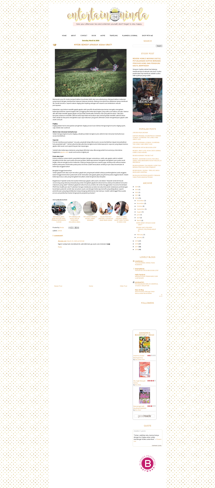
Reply (60, 247)
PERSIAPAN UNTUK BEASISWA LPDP (144, 147)
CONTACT (83, 35)
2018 (137, 244)
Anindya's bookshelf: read (144, 334)
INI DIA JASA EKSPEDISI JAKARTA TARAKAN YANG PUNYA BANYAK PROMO (146, 176)
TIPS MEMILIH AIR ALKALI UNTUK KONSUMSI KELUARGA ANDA (74, 219)
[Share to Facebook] (76, 228)
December (140, 201)
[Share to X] (74, 228)
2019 (137, 241)
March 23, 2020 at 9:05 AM (75, 241)
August (139, 212)
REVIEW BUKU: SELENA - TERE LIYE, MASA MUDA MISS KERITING (146, 171)
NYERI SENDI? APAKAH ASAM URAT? (145, 224)
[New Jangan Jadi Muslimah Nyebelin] (144, 403)
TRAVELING (114, 35)
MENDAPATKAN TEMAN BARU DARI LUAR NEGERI (146, 277)
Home (91, 286)
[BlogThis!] (72, 228)
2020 (137, 198)
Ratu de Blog (139, 290)
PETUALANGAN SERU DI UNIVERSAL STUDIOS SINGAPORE (146, 285)
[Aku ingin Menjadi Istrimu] (144, 377)
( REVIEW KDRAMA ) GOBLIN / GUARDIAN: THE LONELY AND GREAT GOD (146, 143)
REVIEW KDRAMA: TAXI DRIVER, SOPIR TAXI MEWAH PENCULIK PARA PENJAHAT (147, 166)
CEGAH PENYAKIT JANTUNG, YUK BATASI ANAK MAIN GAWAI (106, 218)
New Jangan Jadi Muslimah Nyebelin (139, 407)
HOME (64, 35)
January (139, 237)
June (138, 215)
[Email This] (69, 228)
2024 (137, 187)
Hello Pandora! (140, 275)
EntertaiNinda (108, 12)
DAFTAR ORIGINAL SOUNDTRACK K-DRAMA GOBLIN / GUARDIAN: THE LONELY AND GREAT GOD (147, 137)
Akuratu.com (62, 241)
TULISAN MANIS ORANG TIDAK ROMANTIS (145, 264)
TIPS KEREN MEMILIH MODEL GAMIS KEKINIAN (90, 218)
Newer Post (58, 286)
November (140, 203)
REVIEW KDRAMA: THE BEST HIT (143, 155)
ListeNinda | (139, 261)
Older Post (123, 286)
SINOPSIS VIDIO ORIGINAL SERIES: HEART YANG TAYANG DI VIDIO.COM (121, 219)
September (141, 209)
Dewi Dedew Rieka (140, 359)
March (139, 220)
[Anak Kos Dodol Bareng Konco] (144, 352)
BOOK (94, 35)
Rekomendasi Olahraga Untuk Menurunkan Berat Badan (144, 292)
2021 (137, 195)
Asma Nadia (138, 385)
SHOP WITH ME (147, 35)
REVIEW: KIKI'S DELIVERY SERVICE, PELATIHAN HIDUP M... (146, 229)
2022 (137, 192)
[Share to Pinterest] (78, 228)
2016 (137, 249)
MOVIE (102, 35)
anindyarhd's (139, 282)
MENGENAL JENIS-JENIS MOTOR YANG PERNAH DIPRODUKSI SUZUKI (59, 219)
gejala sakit (64, 152)
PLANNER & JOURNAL (130, 35)
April (138, 218)
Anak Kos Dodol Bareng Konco (138, 357)
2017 (137, 247)
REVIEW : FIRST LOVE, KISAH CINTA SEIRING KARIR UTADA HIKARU (147, 151)
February (140, 235)
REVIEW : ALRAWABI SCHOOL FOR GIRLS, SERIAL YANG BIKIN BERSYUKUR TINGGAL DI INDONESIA (147, 160)
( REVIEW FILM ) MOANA (140, 133)
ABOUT (73, 35)
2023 (137, 189)
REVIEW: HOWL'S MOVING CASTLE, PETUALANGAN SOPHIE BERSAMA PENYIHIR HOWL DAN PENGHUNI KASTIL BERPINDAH (147, 62)
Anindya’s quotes (140, 431)
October (140, 206)
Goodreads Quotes (156, 445)
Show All (160, 295)
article (60, 231)
